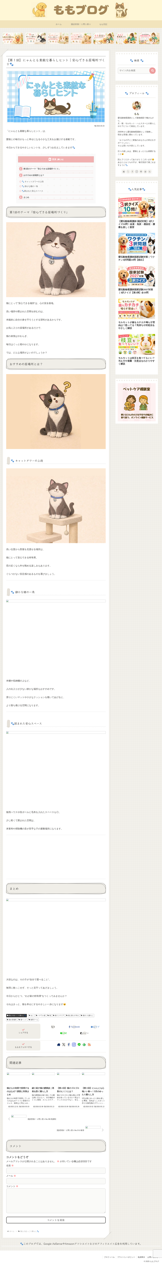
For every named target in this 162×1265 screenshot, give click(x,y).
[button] (84, 1033)
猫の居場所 (12, 1020)
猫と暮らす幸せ (73, 1015)
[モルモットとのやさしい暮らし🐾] (58, 38)
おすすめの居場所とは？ (33, 175)
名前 (10, 1165)
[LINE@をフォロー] (79, 1044)
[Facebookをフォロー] (69, 1044)
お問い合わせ (152, 1257)
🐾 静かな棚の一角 (30, 186)
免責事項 (141, 1257)
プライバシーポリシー (126, 1257)
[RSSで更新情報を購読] (89, 1044)
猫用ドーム (34, 1020)
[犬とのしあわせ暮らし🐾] (13, 38)
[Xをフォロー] (64, 1044)
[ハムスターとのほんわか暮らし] (81, 38)
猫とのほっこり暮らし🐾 (17, 1015)
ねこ (32, 1015)
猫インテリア (59, 1015)
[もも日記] (104, 38)
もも (136, 113)
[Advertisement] (56, 857)
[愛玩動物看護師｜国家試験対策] (149, 38)
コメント (12, 1186)
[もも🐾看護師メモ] (126, 38)
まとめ (26, 197)
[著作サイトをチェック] (59, 1044)
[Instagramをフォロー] (74, 1044)
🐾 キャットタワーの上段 (33, 181)
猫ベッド (24, 1020)
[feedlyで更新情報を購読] (84, 1044)
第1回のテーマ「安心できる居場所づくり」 (41, 169)
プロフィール (109, 1257)
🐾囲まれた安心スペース (32, 191)
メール (11, 1176)
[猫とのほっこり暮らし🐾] (35, 38)
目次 (54, 159)
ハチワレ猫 (41, 1015)
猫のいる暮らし (88, 1015)
